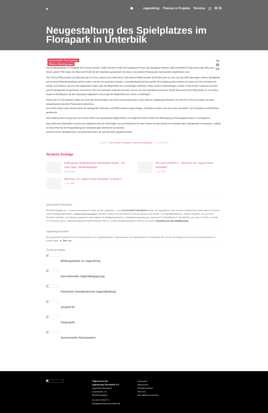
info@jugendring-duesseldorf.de (106, 403)
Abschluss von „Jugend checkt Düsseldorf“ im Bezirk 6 (93, 179)
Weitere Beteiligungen (61, 64)
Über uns (67, 241)
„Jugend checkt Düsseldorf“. (85, 214)
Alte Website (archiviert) (148, 395)
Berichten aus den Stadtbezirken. (172, 221)
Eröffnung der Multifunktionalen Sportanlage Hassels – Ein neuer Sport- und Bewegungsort (94, 165)
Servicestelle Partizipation (63, 60)
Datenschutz (143, 385)
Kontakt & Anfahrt (145, 388)
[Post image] (53, 167)
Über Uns (141, 392)
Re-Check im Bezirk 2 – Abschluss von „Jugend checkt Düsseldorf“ (184, 165)
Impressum (142, 381)
